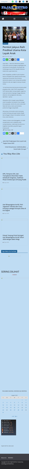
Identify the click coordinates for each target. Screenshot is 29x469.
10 (3, 405)
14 (18, 405)
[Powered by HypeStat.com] (8, 420)
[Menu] (14, 19)
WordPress (11, 464)
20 (14, 407)
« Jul (13, 416)
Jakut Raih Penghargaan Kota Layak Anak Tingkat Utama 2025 (14, 142)
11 (7, 405)
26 (10, 410)
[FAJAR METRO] (3, 19)
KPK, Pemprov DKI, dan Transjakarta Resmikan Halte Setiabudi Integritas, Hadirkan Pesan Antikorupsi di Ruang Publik (14, 177)
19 (10, 407)
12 (10, 405)
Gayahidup (5, 43)
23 (26, 407)
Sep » (16, 416)
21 (18, 407)
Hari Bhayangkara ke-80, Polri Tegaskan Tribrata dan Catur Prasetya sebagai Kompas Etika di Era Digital (14, 207)
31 (3, 412)
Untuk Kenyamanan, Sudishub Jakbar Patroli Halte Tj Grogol (15, 148)
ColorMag (3, 464)
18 (7, 407)
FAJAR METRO (13, 462)
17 (3, 407)
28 (18, 410)
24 (3, 410)
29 (22, 410)
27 (14, 410)
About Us (3, 458)
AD (11, 56)
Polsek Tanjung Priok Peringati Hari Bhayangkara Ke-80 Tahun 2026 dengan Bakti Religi (13, 237)
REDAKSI (10, 458)
